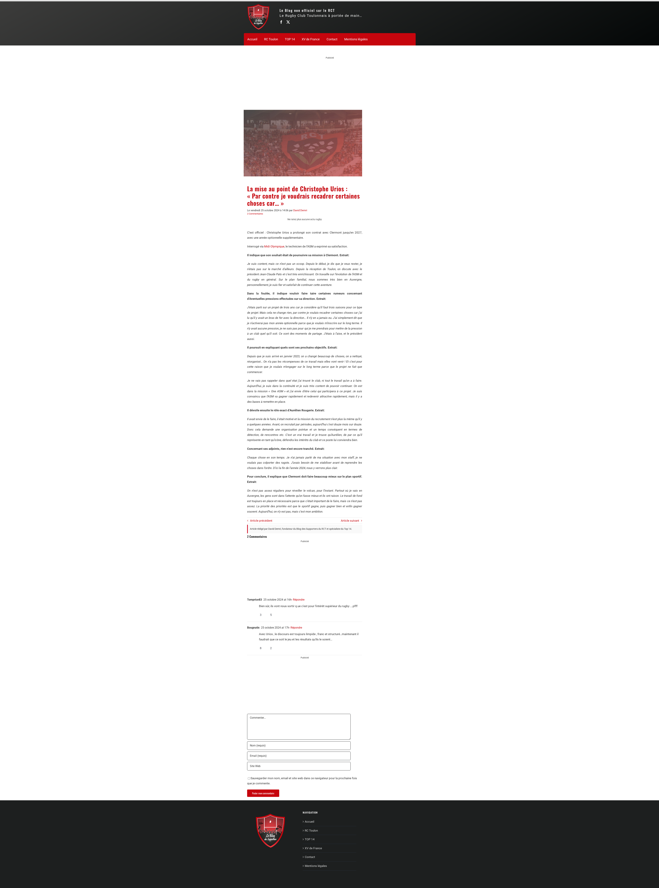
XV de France (313, 848)
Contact (310, 857)
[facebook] (281, 22)
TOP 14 (310, 839)
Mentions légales (316, 866)
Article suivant (350, 520)
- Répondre (298, 599)
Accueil (309, 821)
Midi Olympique (274, 246)
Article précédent (261, 520)
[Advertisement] (329, 83)
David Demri (300, 210)
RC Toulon (311, 830)
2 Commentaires (255, 213)
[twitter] (288, 22)
